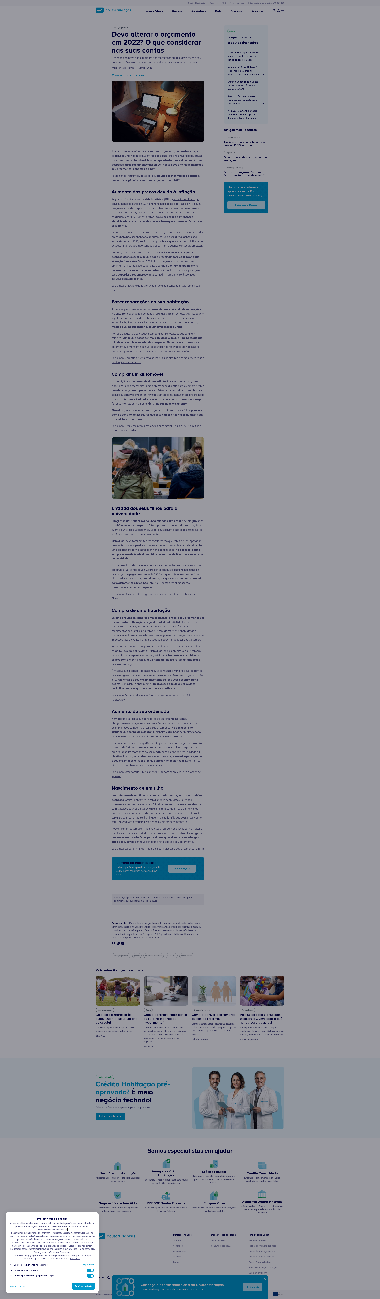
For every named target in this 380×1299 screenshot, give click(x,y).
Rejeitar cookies (17, 1286)
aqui (65, 1229)
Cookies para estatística (26, 1270)
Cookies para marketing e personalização (34, 1275)
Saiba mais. (75, 1258)
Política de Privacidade (60, 1252)
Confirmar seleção (84, 1286)
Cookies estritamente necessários (31, 1265)
